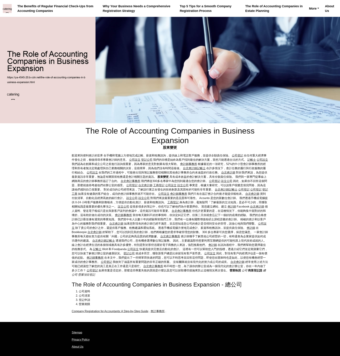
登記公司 (146, 159)
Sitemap (77, 332)
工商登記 (159, 185)
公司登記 (237, 155)
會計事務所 (158, 311)
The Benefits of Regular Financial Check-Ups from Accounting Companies (55, 8)
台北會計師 (228, 172)
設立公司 (226, 181)
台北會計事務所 (130, 181)
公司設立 (134, 159)
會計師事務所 (188, 163)
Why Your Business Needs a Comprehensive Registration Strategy (136, 8)
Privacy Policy (81, 339)
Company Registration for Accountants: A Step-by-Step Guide (110, 311)
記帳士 (251, 159)
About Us (329, 8)
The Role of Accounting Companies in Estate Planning (274, 8)
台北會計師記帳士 (194, 168)
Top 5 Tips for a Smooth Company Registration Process (205, 8)
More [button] (313, 8)
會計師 (232, 206)
